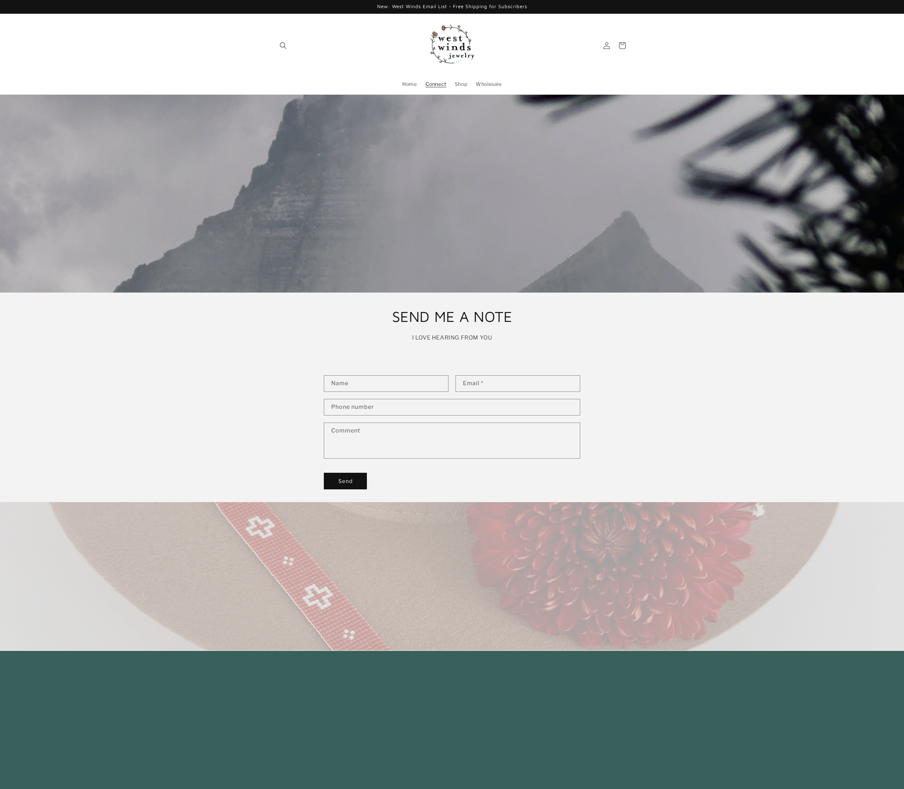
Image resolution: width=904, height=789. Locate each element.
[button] (283, 45)
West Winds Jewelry (439, 777)
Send (345, 481)
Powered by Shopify (482, 777)
